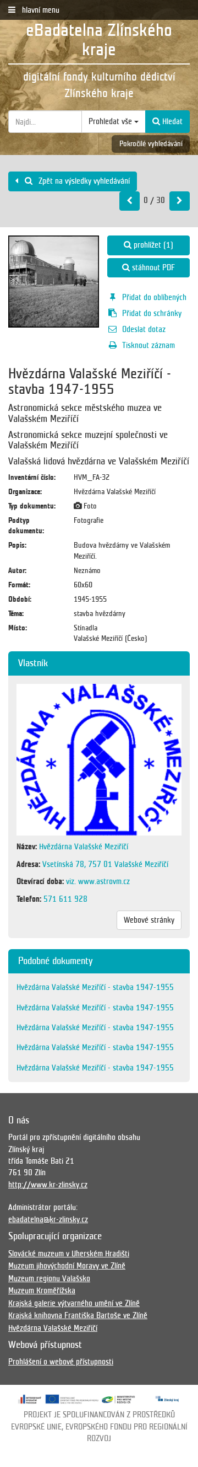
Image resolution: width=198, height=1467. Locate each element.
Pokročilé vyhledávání (151, 144)
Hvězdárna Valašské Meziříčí (52, 1328)
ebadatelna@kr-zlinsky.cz (48, 1219)
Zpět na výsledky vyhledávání (83, 180)
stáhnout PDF (152, 267)
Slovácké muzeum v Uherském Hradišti (68, 1253)
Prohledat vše (111, 121)
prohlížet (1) (152, 244)
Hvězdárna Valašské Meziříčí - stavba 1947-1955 (95, 987)
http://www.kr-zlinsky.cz (47, 1184)
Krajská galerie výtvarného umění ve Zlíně (74, 1303)
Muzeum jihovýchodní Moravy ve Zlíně (66, 1265)
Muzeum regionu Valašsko (49, 1278)
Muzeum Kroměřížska (41, 1290)
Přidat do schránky (152, 313)
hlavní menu (39, 10)
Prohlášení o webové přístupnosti (60, 1361)
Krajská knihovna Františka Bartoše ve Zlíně (77, 1315)
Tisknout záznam (148, 345)
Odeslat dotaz (144, 329)
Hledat (171, 121)
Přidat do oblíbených (154, 297)
